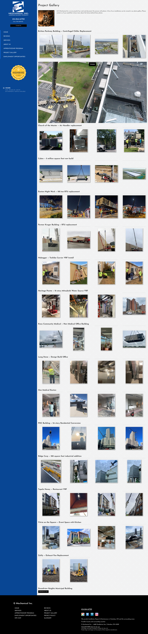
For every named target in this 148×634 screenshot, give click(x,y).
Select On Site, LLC (95, 626)
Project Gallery (10, 52)
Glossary (47, 618)
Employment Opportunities (14, 56)
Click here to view (43, 591)
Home (6, 32)
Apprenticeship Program (13, 48)
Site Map (18, 618)
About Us (7, 44)
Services (7, 40)
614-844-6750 (86, 609)
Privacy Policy (49, 615)
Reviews (7, 36)
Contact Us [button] (18, 25)
